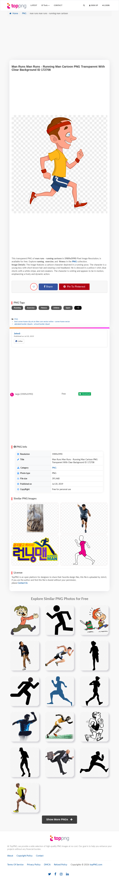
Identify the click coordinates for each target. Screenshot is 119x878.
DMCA (47, 865)
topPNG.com (96, 865)
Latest (33, 5)
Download (86, 394)
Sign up (94, 5)
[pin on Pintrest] (35, 609)
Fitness (44, 308)
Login (107, 5)
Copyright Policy (25, 856)
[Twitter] (49, 874)
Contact (58, 5)
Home (15, 14)
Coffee (19, 341)
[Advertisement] (59, 39)
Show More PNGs (57, 819)
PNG (23, 14)
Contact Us (23, 583)
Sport (68, 308)
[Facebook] (55, 874)
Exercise (31, 308)
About (10, 856)
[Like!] (33, 286)
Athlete (56, 308)
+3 (78, 308)
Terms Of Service (15, 865)
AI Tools (44, 5)
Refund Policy (60, 865)
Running (17, 308)
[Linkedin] (67, 874)
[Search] (84, 5)
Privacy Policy (33, 865)
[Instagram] (61, 874)
